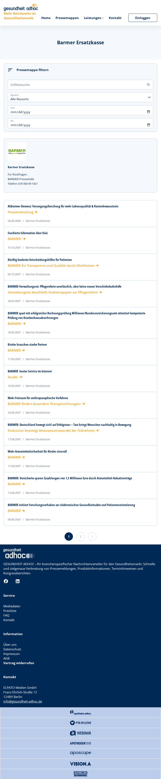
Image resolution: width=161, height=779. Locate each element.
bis (12, 120)
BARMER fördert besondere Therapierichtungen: (44, 404)
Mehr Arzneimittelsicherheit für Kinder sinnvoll (37, 451)
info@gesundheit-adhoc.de (22, 701)
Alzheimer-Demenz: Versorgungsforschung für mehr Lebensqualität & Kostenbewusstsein (63, 206)
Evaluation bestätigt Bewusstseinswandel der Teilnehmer (51, 430)
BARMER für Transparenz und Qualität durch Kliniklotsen (51, 265)
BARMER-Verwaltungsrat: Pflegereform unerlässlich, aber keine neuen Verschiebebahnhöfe (64, 286)
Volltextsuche (20, 84)
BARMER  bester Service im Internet (30, 371)
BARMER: (15, 239)
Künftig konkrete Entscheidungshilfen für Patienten (40, 260)
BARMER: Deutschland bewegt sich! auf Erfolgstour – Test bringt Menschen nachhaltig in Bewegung (69, 424)
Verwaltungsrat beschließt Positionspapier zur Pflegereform (53, 292)
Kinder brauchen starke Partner (27, 344)
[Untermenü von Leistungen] (103, 18)
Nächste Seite (92, 536)
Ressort (14, 94)
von (12, 107)
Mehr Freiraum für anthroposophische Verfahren (38, 398)
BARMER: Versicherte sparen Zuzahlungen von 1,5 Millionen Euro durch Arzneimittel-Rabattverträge (70, 478)
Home (46, 18)
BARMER (14, 350)
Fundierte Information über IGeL (28, 233)
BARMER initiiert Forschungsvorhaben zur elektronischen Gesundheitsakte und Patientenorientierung (71, 505)
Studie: (13, 377)
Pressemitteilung (20, 212)
